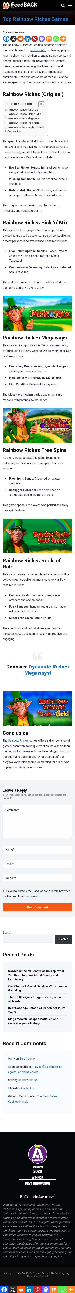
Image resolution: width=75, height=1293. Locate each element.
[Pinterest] (34, 39)
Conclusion (14, 131)
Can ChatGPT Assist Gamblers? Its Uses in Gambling (37, 988)
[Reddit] (20, 39)
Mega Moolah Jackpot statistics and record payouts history (33, 1021)
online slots (37, 50)
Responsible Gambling (53, 1273)
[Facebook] (6, 39)
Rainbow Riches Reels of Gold (25, 127)
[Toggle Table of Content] (40, 104)
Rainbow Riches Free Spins (23, 122)
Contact (44, 1276)
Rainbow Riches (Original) (22, 109)
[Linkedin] (27, 39)
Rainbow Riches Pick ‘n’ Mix (24, 114)
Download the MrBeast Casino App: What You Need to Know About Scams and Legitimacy (36, 975)
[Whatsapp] (56, 39)
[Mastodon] (42, 39)
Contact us (28, 1088)
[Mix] (49, 39)
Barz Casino (27, 1058)
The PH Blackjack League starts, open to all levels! (36, 999)
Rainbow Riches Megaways (23, 118)
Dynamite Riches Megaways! (46, 670)
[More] (63, 39)
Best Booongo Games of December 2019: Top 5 (36, 1010)
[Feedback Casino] (20, 5)
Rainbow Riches (18, 740)
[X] (13, 39)
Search (7, 932)
